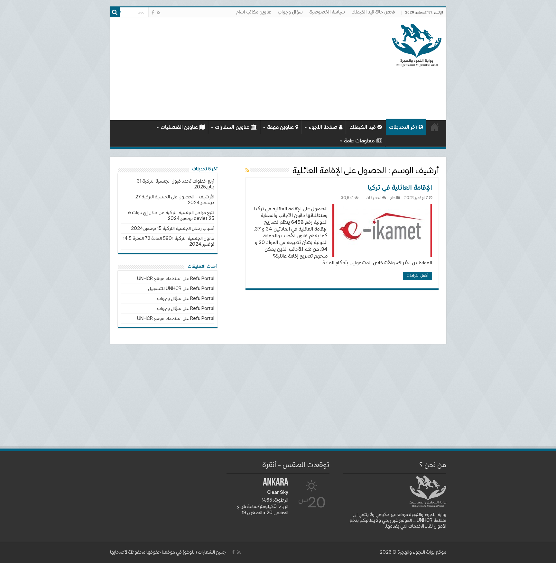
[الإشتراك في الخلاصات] (247, 170)
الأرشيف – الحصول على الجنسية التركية (178, 197)
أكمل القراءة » (417, 276)
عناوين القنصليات (179, 127)
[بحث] (115, 12)
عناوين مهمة (280, 127)
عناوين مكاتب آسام (253, 12)
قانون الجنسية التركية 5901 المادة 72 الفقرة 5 (171, 238)
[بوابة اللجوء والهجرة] (416, 44)
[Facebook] (153, 12)
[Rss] (158, 12)
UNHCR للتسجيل (164, 288)
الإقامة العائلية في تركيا (399, 188)
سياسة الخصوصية (327, 12)
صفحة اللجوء (323, 127)
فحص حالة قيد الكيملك (373, 12)
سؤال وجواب (290, 12)
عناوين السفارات (232, 127)
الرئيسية (434, 127)
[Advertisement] (232, 69)
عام (392, 198)
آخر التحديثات (403, 127)
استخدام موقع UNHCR (159, 279)
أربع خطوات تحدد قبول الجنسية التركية (178, 181)
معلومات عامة (359, 141)
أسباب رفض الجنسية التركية (188, 228)
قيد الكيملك (362, 127)
